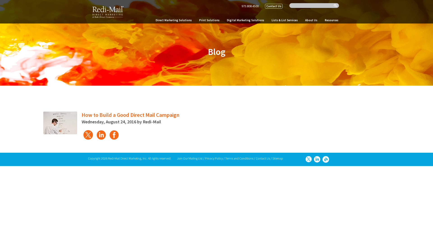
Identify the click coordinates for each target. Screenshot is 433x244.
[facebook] (114, 134)
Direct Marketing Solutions (174, 20)
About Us (311, 20)
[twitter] (88, 134)
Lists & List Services (285, 20)
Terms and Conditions (239, 158)
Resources (331, 20)
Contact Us (273, 6)
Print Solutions (209, 20)
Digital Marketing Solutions (245, 20)
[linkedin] (101, 134)
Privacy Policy (214, 158)
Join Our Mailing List (190, 158)
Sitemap (277, 158)
